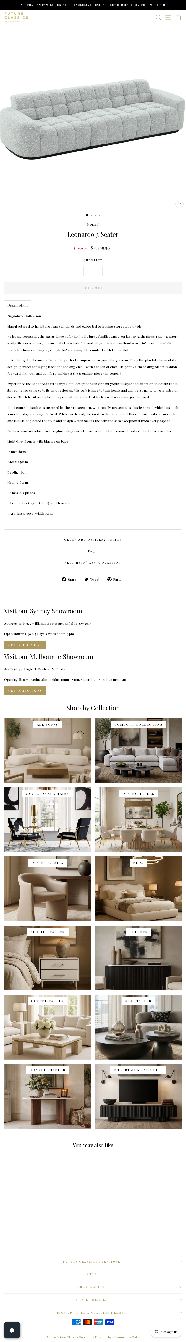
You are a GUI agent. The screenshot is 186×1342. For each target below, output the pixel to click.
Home (91, 224)
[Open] (12, 1330)
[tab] (17, 305)
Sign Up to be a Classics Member (91, 1312)
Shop (92, 1274)
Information (91, 1287)
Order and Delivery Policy (93, 539)
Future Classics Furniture (91, 1261)
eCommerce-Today (126, 1337)
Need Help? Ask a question (93, 562)
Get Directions (25, 645)
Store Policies (92, 1300)
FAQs (93, 551)
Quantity (93, 260)
